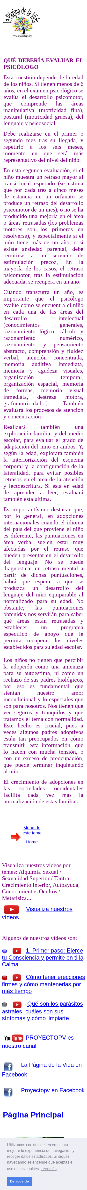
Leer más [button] (49, 1169)
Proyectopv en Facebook (53, 1090)
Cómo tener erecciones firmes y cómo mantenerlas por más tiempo (43, 984)
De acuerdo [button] (19, 1181)
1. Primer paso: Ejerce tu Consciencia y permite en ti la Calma (42, 957)
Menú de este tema (32, 830)
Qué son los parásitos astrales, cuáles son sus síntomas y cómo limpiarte (42, 1010)
